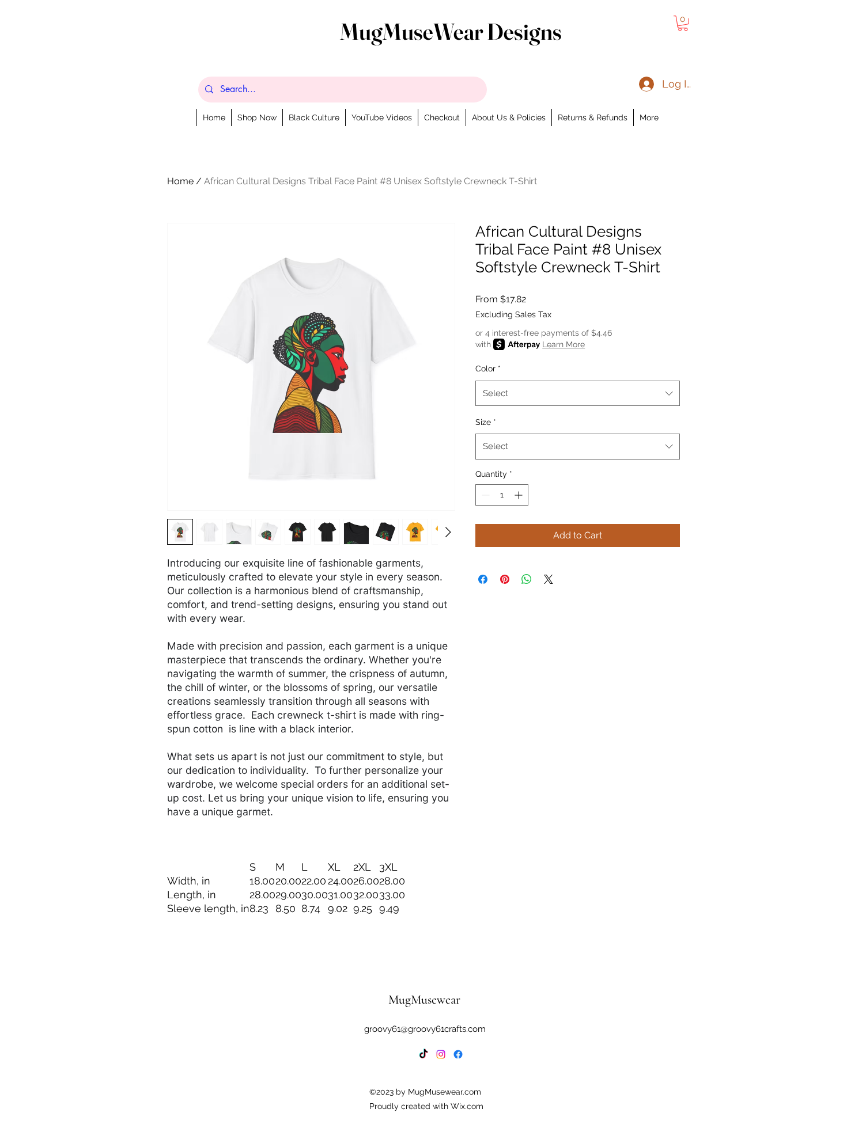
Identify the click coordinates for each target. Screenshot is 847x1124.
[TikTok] (423, 1054)
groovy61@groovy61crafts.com (425, 1029)
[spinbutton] (501, 495)
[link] (683, 23)
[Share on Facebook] (483, 579)
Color (488, 368)
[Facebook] (458, 1054)
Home (180, 181)
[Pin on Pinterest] (505, 579)
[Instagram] (441, 1054)
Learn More (563, 344)
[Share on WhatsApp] (527, 579)
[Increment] (519, 495)
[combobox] (577, 393)
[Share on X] (548, 579)
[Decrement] (484, 495)
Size (485, 422)
